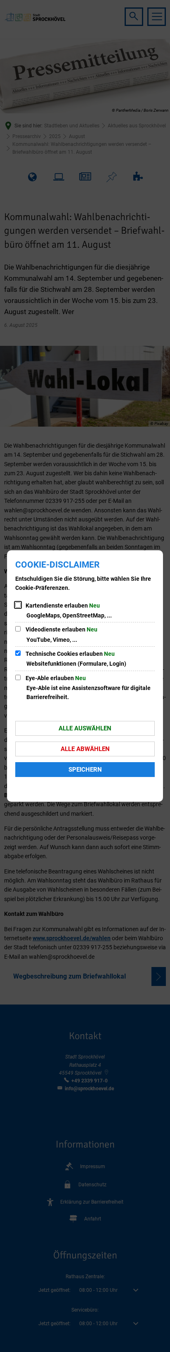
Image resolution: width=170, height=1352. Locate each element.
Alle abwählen (85, 749)
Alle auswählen (85, 728)
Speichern (85, 769)
